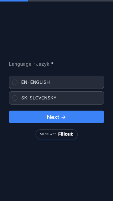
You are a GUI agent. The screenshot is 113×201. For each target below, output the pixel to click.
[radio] (56, 82)
